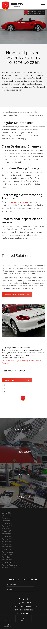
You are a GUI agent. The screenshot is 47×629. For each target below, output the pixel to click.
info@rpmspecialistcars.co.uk (24, 606)
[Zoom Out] (4, 388)
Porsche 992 (7, 560)
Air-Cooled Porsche (9, 554)
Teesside (5, 363)
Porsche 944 (7, 523)
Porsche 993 (7, 547)
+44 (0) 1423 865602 (24, 602)
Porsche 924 (7, 518)
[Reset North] (4, 391)
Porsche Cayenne (8, 562)
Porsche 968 (7, 526)
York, (4, 360)
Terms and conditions (23, 610)
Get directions (10, 380)
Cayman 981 (6, 521)
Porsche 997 (7, 539)
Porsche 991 (7, 536)
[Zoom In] (4, 385)
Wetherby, (24, 360)
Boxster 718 (6, 549)
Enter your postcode (13, 371)
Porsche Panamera (9, 565)
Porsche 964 (7, 544)
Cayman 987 (6, 513)
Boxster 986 (6, 534)
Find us (23, 620)
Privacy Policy (23, 613)
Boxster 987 (6, 531)
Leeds (37, 360)
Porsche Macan (8, 552)
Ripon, (31, 360)
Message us (7, 627)
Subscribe (38, 589)
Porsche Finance (8, 567)
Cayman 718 (6, 515)
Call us (7, 620)
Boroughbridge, (13, 360)
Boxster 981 (6, 528)
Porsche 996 (7, 541)
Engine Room (7, 557)
